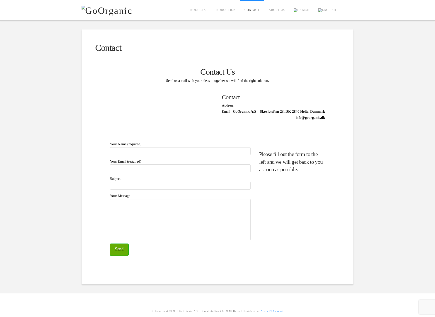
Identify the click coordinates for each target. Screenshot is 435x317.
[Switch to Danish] (301, 10)
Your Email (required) (125, 161)
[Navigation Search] (346, 10)
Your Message (120, 196)
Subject (115, 178)
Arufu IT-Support (272, 311)
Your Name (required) (125, 144)
